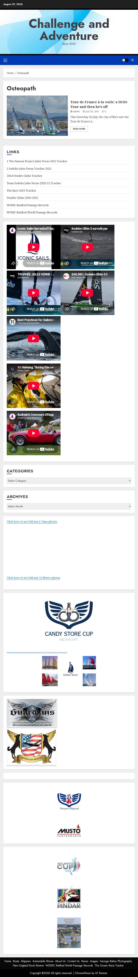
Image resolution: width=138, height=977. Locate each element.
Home (7, 961)
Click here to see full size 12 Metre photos (33, 578)
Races (84, 961)
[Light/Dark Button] (125, 60)
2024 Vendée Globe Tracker (24, 176)
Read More (79, 128)
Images (94, 961)
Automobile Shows (43, 961)
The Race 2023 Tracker (21, 190)
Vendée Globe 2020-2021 (22, 198)
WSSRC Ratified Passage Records (28, 205)
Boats (16, 961)
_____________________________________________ (37, 651)
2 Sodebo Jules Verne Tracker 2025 (29, 168)
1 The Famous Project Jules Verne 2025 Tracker (37, 161)
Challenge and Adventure (69, 29)
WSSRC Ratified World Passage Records (32, 212)
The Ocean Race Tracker (109, 965)
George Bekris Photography (116, 961)
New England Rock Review (28, 965)
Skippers (26, 961)
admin (76, 111)
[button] (5, 60)
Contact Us (73, 961)
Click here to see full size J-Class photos (32, 521)
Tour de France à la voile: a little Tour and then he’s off (98, 104)
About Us (60, 961)
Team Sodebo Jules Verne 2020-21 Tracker (34, 183)
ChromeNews (83, 973)
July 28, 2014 (92, 111)
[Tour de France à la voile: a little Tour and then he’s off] (37, 116)
